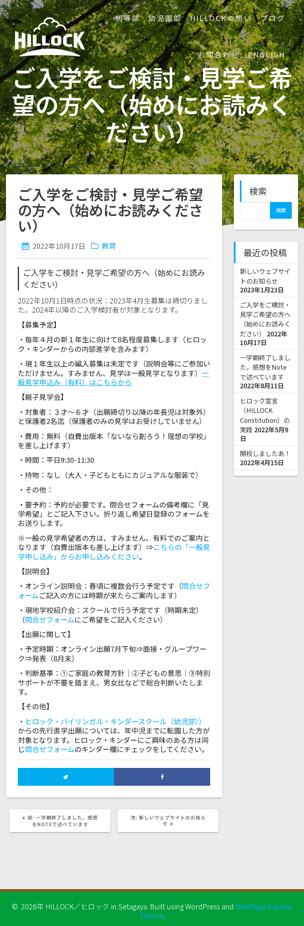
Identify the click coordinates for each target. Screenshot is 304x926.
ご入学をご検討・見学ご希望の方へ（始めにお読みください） (265, 319)
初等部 (127, 18)
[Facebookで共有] (162, 777)
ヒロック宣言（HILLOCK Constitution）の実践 (265, 415)
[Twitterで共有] (66, 777)
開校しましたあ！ (265, 453)
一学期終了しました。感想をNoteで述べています (265, 367)
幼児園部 (165, 18)
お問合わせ (218, 54)
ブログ (272, 18)
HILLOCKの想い (221, 18)
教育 (109, 246)
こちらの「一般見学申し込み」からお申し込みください (114, 551)
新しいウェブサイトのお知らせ (265, 275)
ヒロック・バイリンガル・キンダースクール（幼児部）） (115, 721)
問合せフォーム (49, 749)
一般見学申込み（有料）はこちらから (113, 377)
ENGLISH (266, 54)
